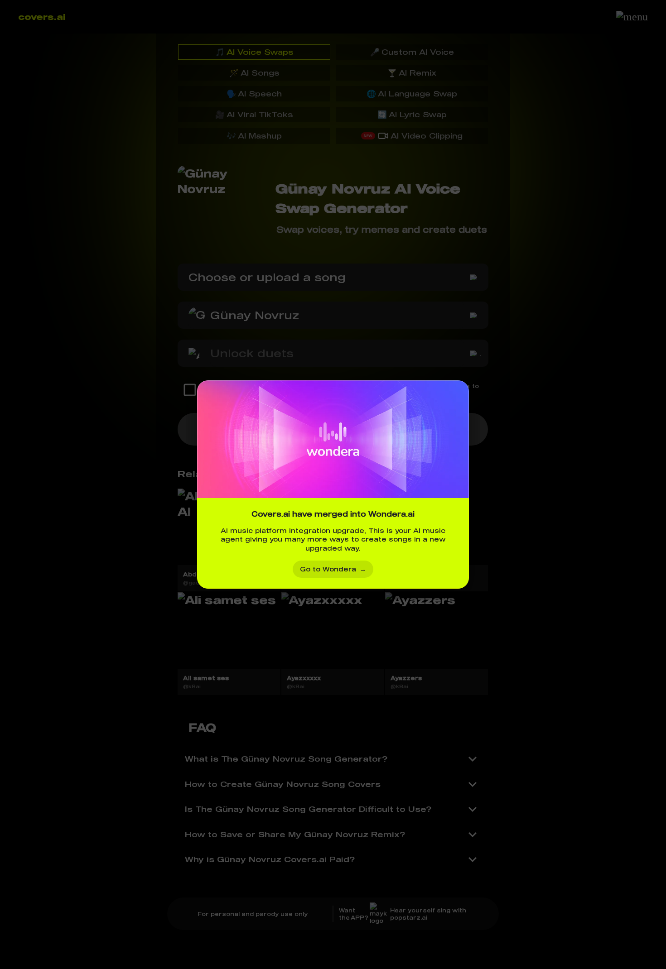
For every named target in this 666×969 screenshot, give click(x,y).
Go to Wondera (333, 569)
